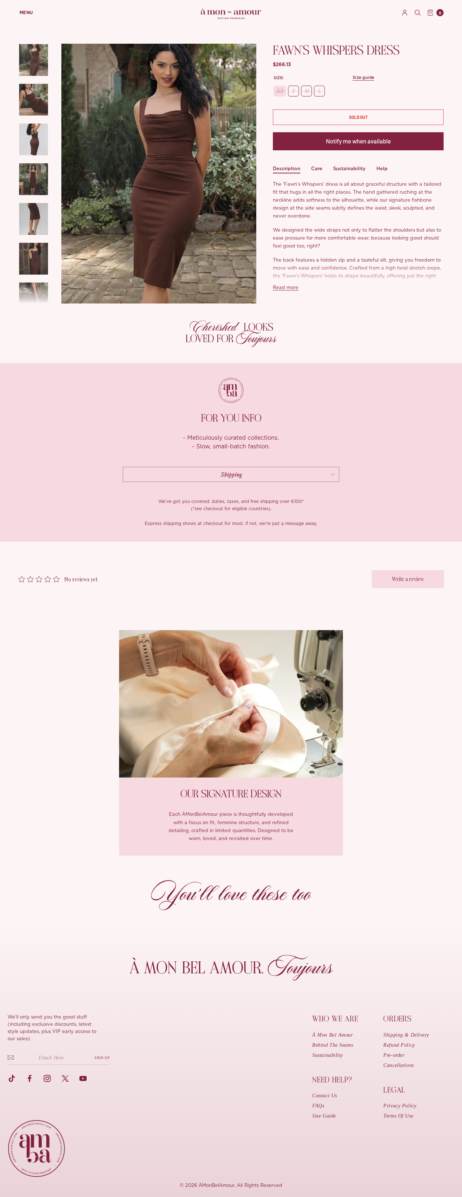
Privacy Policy (399, 1105)
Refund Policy (399, 1045)
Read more (285, 287)
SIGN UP (102, 1058)
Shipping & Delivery (406, 1035)
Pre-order (393, 1055)
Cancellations (398, 1065)
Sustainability (349, 168)
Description (286, 168)
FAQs (318, 1105)
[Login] (404, 12)
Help (382, 168)
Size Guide (324, 1116)
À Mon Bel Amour (332, 1035)
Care (316, 168)
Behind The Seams (332, 1045)
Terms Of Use (398, 1116)
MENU (26, 12)
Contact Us (324, 1095)
